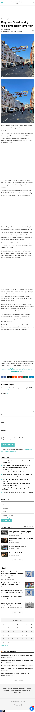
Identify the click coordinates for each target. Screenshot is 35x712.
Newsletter (22, 688)
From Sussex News (9, 651)
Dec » (6, 645)
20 (26, 635)
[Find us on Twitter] (14, 705)
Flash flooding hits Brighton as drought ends (15, 472)
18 (17, 635)
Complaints (6, 690)
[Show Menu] (2, 2)
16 (8, 635)
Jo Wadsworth (6, 29)
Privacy (29, 688)
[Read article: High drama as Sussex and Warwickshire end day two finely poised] (29, 574)
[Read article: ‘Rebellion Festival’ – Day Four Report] (4, 554)
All (25, 526)
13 (26, 631)
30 (8, 642)
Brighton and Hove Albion (19, 567)
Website (3, 430)
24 (13, 638)
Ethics (15, 692)
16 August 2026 (14, 548)
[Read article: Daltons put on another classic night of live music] (4, 540)
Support (15, 688)
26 (22, 638)
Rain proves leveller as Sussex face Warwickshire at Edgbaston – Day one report (12, 592)
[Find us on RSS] (19, 705)
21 (31, 635)
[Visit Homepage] (17, 2)
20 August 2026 (14, 535)
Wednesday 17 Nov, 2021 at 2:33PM (12, 31)
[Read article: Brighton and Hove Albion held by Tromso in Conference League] (29, 585)
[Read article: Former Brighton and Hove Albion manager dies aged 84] (29, 605)
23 (8, 638)
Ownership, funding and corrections (20, 690)
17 (13, 635)
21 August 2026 (6, 579)
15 (3, 635)
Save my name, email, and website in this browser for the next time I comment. (18, 438)
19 (22, 635)
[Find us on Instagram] (21, 705)
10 (13, 631)
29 (3, 642)
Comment (4, 393)
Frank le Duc (6, 607)
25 (17, 638)
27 (26, 638)
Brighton (8, 19)
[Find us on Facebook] (12, 705)
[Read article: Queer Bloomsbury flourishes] (4, 547)
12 (22, 631)
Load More (17, 559)
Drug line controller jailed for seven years (14, 477)
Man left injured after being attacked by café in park (16, 465)
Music (29, 526)
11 (17, 631)
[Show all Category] (32, 526)
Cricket (31, 567)
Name (3, 415)
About (4, 688)
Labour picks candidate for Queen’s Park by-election (17, 474)
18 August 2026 (15, 607)
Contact (9, 688)
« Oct (2, 645)
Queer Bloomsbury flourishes (17, 546)
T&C (20, 692)
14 (31, 631)
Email (3, 422)
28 (31, 638)
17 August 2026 (14, 542)
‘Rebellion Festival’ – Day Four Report (19, 553)
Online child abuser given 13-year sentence (13, 665)
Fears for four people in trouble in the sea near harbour (16, 668)
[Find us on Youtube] (17, 705)
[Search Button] (33, 2)
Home (2, 19)
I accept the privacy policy (10, 518)
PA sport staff (6, 587)
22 (3, 638)
